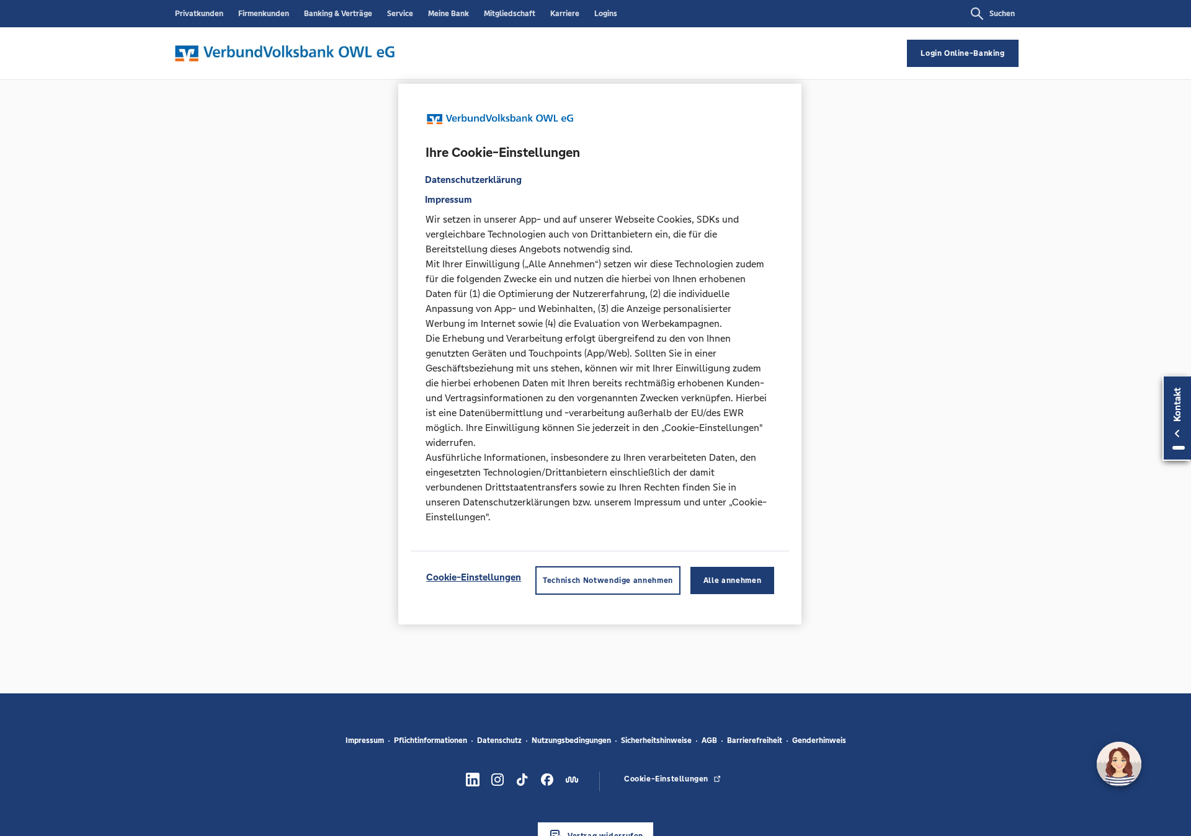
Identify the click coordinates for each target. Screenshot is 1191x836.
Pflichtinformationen (430, 740)
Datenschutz (499, 740)
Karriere (564, 14)
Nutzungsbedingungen (571, 740)
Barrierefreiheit (754, 740)
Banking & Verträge (338, 14)
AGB (709, 740)
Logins (605, 14)
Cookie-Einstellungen (473, 576)
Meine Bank (448, 14)
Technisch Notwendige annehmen (608, 580)
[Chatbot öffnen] (1119, 764)
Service (400, 14)
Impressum (365, 740)
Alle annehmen (732, 580)
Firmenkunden (263, 14)
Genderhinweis (819, 740)
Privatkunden (199, 14)
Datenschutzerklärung (473, 179)
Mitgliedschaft (509, 14)
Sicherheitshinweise (656, 740)
